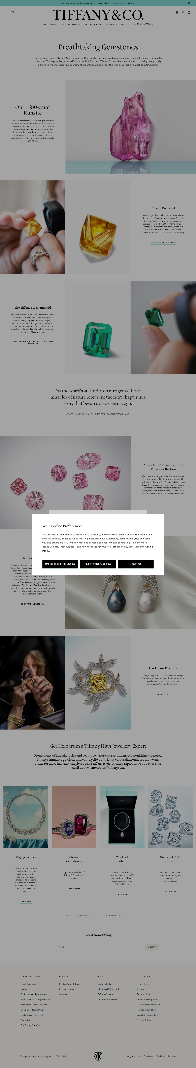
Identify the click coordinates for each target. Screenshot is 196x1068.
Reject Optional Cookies (98, 564)
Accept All (135, 564)
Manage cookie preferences (60, 564)
